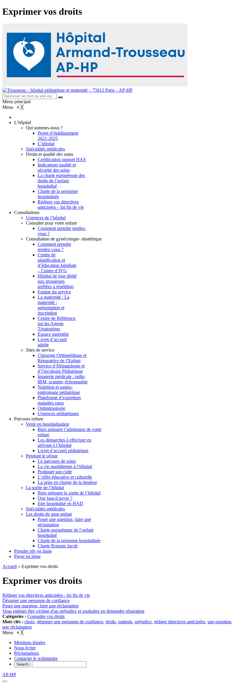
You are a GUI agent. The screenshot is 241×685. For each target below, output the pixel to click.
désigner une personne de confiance (70, 621)
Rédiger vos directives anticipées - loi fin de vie (46, 595)
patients (125, 621)
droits (111, 621)
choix (29, 621)
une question (219, 621)
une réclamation (17, 626)
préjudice (143, 621)
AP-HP (9, 674)
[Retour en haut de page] (4, 681)
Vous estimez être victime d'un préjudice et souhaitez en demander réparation (73, 611)
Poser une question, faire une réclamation (40, 605)
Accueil (9, 566)
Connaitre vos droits (46, 616)
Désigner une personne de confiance (36, 600)
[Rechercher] (60, 97)
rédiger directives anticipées (179, 621)
